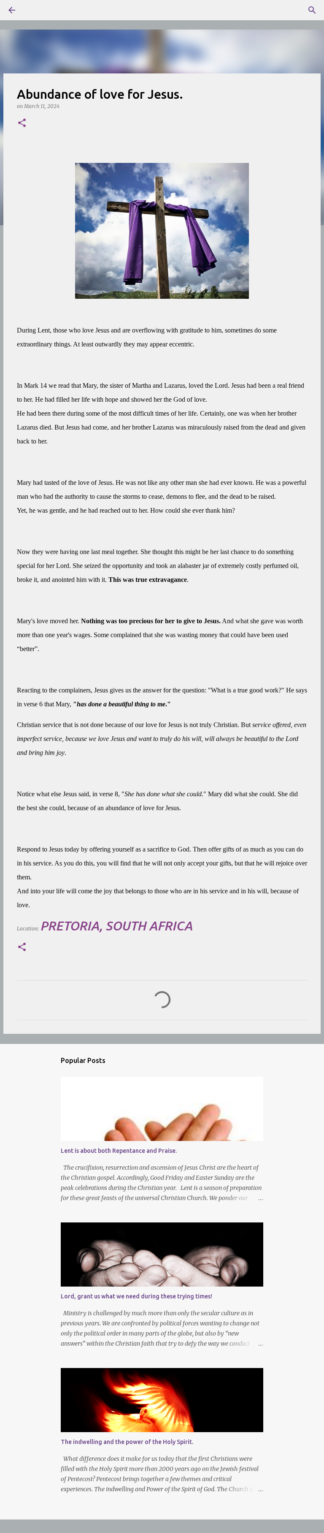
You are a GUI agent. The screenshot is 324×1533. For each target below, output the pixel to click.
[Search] (35, 10)
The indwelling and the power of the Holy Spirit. (127, 1441)
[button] (22, 123)
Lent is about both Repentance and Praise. (119, 1150)
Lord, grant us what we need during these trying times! (136, 1296)
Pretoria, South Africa (116, 926)
